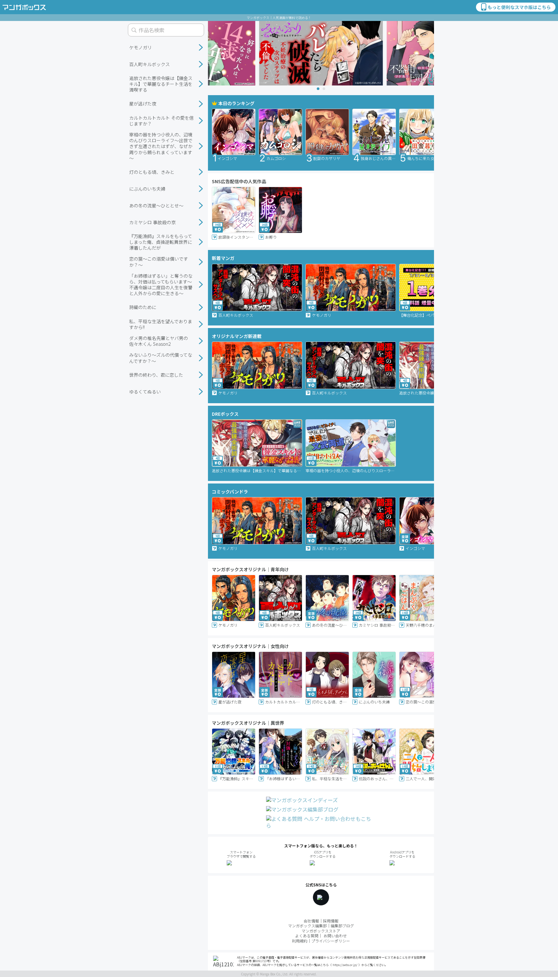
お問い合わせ (335, 935)
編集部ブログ (342, 925)
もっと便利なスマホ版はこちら (519, 7)
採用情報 (330, 920)
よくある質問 (306, 935)
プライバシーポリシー (330, 940)
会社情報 (311, 920)
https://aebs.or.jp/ (345, 965)
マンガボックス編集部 (307, 925)
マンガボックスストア (321, 930)
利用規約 (299, 940)
